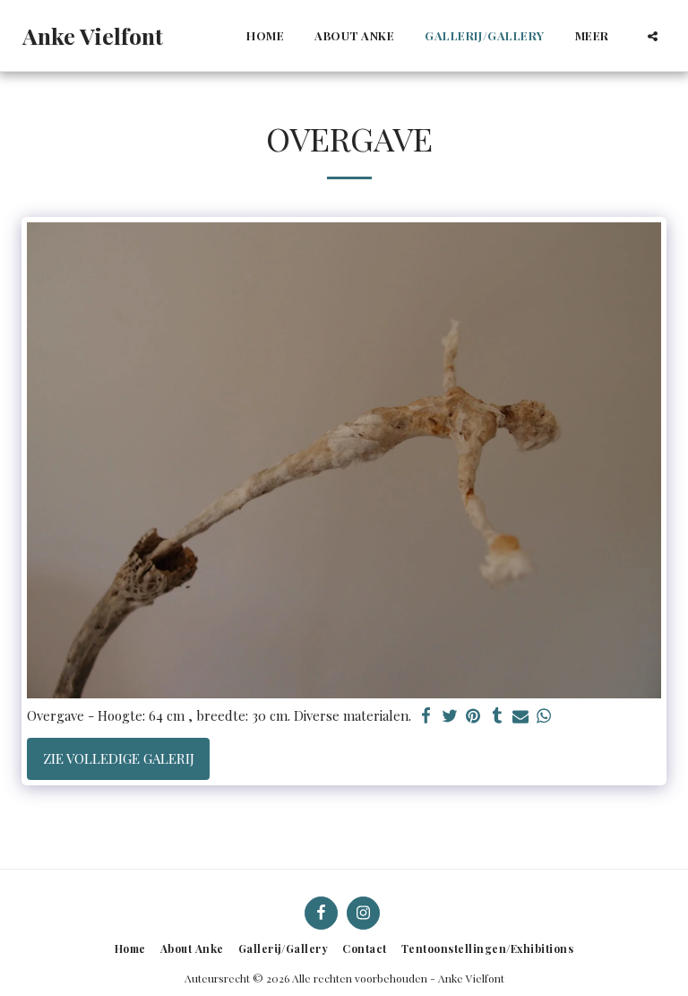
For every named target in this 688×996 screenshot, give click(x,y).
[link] (567, 715)
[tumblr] (496, 715)
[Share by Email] (520, 715)
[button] (653, 36)
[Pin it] (473, 715)
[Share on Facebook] (426, 715)
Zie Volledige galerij (118, 758)
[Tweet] (450, 715)
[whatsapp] (544, 715)
